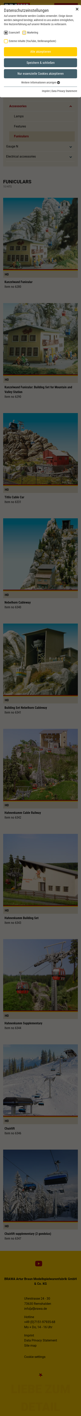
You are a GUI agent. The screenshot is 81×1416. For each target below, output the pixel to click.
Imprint (46, 91)
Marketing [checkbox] (32, 32)
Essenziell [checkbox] (14, 32)
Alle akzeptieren (40, 52)
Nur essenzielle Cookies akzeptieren (40, 74)
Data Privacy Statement (64, 91)
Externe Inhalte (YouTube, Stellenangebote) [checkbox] (32, 41)
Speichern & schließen (41, 63)
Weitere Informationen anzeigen (39, 82)
